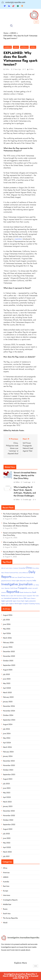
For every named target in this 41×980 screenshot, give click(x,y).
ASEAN (16, 47)
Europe (5, 891)
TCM (15, 596)
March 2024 (7, 747)
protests (30, 588)
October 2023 (8, 770)
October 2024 (8, 715)
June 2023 (6, 788)
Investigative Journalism (17, 584)
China (29, 567)
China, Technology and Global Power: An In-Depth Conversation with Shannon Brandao (20, 524)
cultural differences (23, 572)
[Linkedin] (9, 6)
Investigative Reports (10, 900)
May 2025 (6, 683)
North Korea (13, 588)
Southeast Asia (28, 592)
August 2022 (7, 829)
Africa (5, 868)
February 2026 (8, 642)
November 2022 (9, 815)
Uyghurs (11, 603)
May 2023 (6, 792)
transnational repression (11, 598)
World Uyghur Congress (21, 604)
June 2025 (6, 679)
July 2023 (6, 783)
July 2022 (6, 833)
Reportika (12, 591)
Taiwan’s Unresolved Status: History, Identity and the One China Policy (25, 475)
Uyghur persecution (30, 601)
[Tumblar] (18, 6)
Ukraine (21, 598)
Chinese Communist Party (11, 572)
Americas (7, 47)
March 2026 (7, 638)
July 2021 (6, 856)
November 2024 (9, 711)
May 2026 (6, 629)
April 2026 (7, 633)
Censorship (22, 568)
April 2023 (7, 797)
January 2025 (7, 701)
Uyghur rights (5, 603)
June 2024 (6, 733)
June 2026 (6, 624)
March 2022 (7, 852)
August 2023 (7, 779)
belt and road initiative (6, 568)
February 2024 (8, 752)
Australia (24, 47)
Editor (7, 69)
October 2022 (8, 820)
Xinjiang (37, 603)
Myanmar (7, 588)
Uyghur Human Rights (18, 601)
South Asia (6, 913)
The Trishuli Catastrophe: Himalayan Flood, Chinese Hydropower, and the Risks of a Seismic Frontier (21, 515)
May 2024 (6, 738)
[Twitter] (5, 6)
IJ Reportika (29, 580)
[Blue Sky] (13, 6)
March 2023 (7, 802)
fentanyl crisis (30, 577)
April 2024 (7, 742)
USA (25, 598)
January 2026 (7, 647)
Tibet (34, 596)
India (34, 580)
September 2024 (9, 720)
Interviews (6, 895)
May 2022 (6, 843)
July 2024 (6, 729)
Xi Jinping (32, 603)
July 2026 (6, 619)
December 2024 (9, 706)
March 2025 (7, 692)
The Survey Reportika (10, 918)
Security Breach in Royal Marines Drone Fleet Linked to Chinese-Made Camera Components (21, 553)
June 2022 (6, 838)
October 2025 (8, 660)
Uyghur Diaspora (31, 598)
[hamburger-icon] (36, 22)
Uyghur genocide (6, 601)
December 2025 (9, 651)
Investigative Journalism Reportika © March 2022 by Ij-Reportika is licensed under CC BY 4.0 (20, 976)
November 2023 (9, 765)
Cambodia (15, 568)
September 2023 (9, 774)
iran (34, 585)
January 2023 (7, 806)
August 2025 (7, 670)
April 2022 (7, 847)
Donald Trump (22, 577)
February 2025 (8, 697)
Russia (21, 592)
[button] (11, 25)
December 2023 (9, 761)
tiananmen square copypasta (24, 596)
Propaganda (22, 588)
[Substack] (22, 6)
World (33, 47)
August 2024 (7, 724)
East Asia (6, 886)
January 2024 (7, 756)
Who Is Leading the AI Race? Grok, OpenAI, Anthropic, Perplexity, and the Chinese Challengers (25, 491)
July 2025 (6, 674)
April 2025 (7, 688)
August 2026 (7, 615)
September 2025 (9, 665)
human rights (15, 581)
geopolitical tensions (6, 580)
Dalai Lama (14, 577)
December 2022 (9, 811)
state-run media (9, 596)
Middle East (7, 904)
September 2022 (9, 824)
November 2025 (9, 656)
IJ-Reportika (23, 580)
